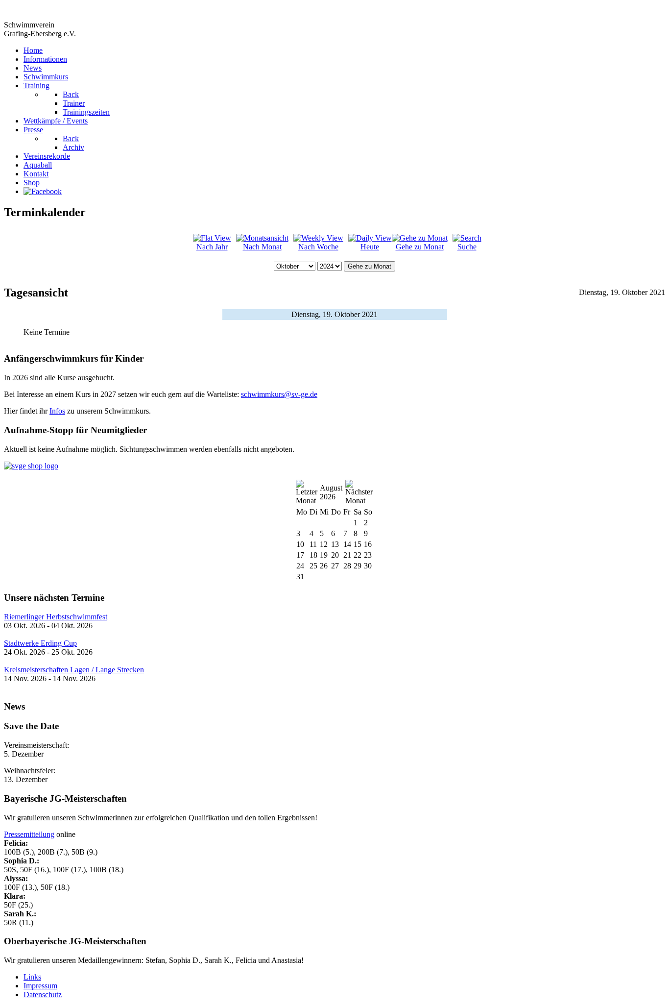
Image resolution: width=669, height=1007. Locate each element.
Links (32, 977)
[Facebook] (43, 191)
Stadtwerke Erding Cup (40, 643)
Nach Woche (318, 247)
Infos (57, 411)
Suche (467, 247)
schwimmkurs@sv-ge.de (279, 394)
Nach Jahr (212, 247)
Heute (369, 247)
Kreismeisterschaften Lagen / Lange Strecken (74, 669)
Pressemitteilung (29, 834)
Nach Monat (262, 247)
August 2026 (331, 492)
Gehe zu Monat (420, 247)
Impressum (40, 986)
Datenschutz (43, 994)
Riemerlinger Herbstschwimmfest (55, 617)
